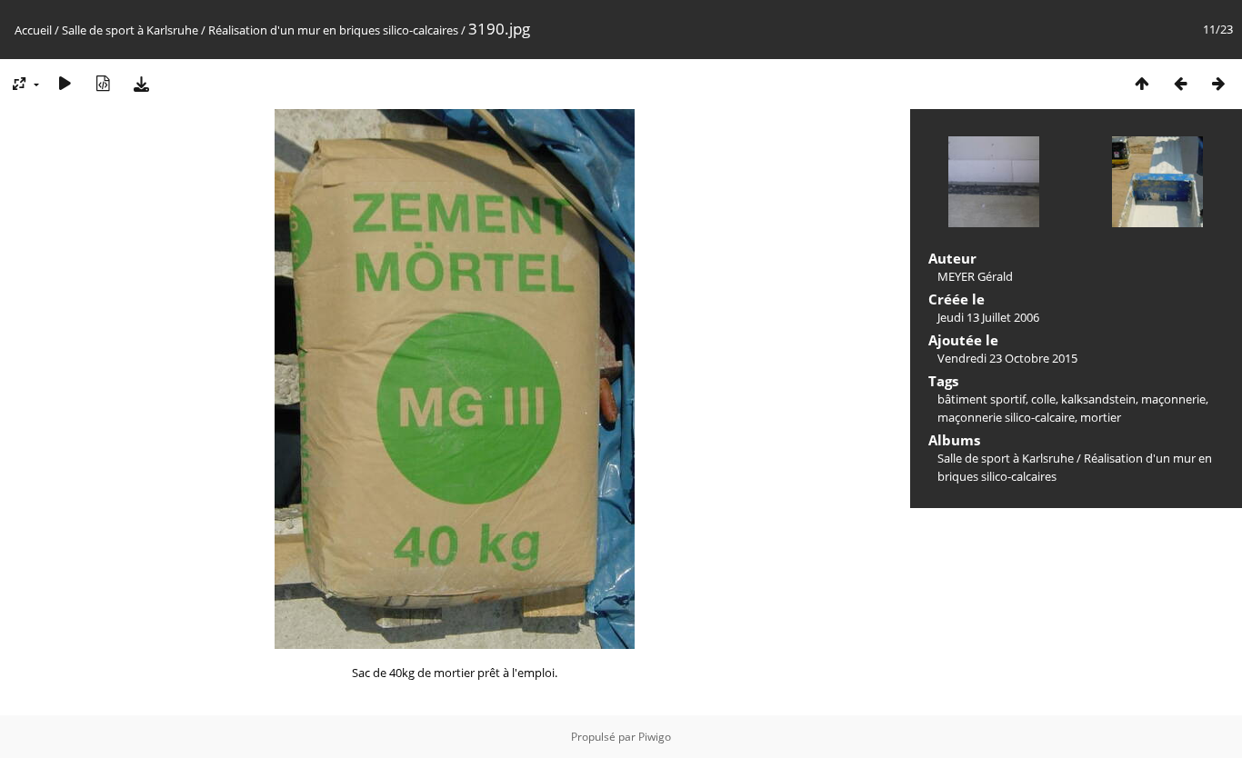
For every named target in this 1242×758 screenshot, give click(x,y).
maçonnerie (1173, 399)
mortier (1100, 417)
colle (1043, 399)
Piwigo (654, 736)
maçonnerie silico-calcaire (1006, 417)
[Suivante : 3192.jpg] (1218, 83)
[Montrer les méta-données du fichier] (103, 83)
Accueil (33, 30)
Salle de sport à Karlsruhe (130, 30)
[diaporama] (64, 83)
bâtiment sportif (981, 399)
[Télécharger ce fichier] (141, 83)
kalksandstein (1098, 399)
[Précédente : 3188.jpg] (1180, 83)
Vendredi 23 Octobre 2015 (1007, 358)
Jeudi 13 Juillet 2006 (988, 317)
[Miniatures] (1142, 83)
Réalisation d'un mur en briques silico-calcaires (333, 30)
